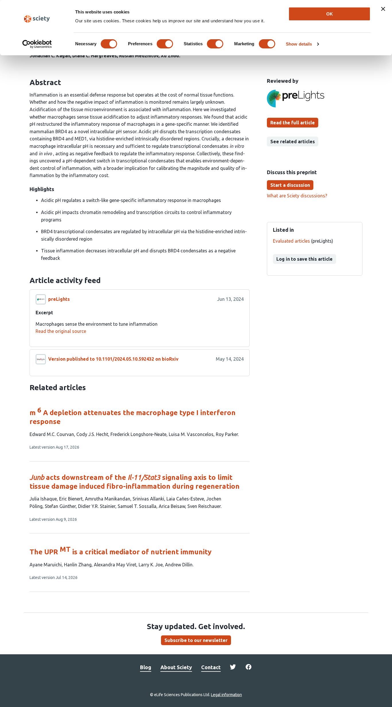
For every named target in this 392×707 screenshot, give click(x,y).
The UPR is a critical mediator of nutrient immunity (120, 552)
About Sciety (176, 667)
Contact (211, 667)
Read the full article (292, 122)
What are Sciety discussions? (297, 195)
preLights (59, 299)
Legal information (226, 694)
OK (329, 13)
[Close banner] (383, 9)
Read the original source (61, 331)
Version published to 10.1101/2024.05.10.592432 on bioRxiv (113, 359)
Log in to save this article (304, 259)
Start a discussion (290, 185)
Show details (299, 44)
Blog (145, 667)
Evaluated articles (291, 240)
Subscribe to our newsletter (196, 640)
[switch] (165, 43)
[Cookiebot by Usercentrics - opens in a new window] (37, 44)
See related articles (292, 141)
